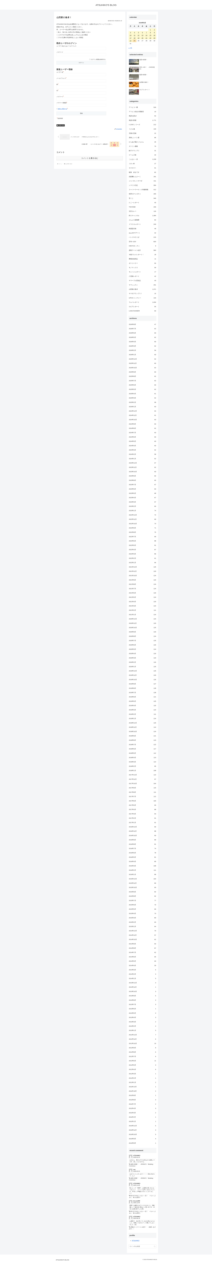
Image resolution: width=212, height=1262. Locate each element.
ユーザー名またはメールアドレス (66, 46)
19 (138, 38)
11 (134, 35)
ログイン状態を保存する (98, 59)
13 (142, 35)
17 (130, 38)
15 (150, 35)
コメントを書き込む (89, 158)
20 (142, 38)
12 (138, 35)
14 (146, 35)
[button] (154, 1246)
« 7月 (130, 48)
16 (154, 35)
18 (134, 38)
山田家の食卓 (61, 125)
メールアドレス (61, 78)
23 (154, 38)
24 (130, 41)
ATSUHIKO (135, 1240)
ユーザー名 (60, 72)
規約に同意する (62, 109)
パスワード (59, 52)
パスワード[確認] (61, 102)
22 (150, 38)
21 (146, 38)
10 (130, 35)
